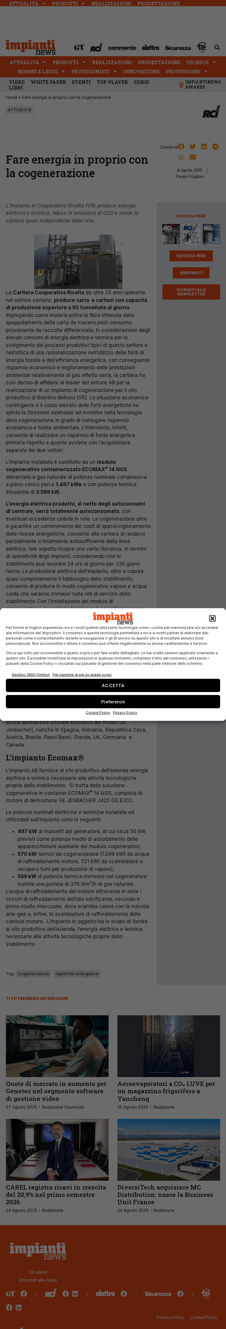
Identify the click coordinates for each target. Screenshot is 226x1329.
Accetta (113, 685)
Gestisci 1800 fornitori (31, 674)
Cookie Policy (98, 712)
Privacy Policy (125, 712)
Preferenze (113, 701)
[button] (212, 619)
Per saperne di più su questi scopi (82, 674)
